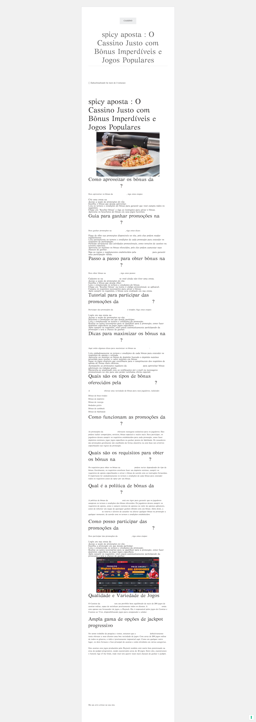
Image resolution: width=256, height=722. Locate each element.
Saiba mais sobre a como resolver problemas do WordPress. (117, 711)
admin (110, 667)
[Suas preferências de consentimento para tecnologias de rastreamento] (251, 717)
